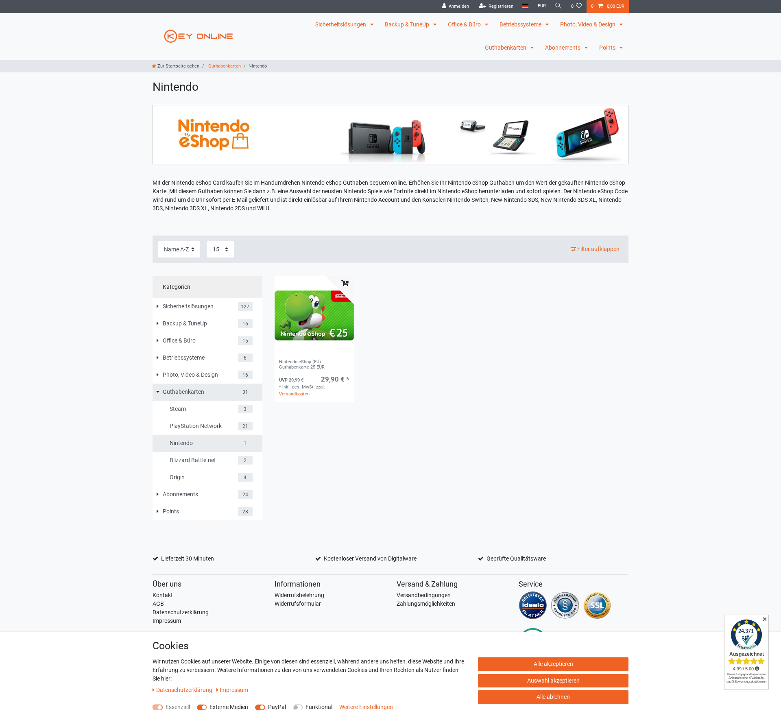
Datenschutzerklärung (181, 612)
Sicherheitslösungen (341, 24)
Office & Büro (465, 24)
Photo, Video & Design (588, 24)
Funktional (318, 707)
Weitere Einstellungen (366, 707)
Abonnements (563, 47)
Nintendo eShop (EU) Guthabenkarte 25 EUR (302, 364)
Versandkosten (294, 394)
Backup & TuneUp (407, 24)
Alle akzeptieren (553, 664)
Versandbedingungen (424, 595)
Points (608, 47)
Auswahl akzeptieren (553, 680)
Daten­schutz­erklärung (185, 690)
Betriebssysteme (521, 24)
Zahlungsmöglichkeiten (426, 603)
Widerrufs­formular (298, 603)
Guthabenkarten (506, 47)
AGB (158, 603)
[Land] (525, 6)
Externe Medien (228, 707)
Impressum (167, 620)
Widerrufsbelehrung (299, 595)
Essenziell (178, 707)
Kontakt (163, 595)
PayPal (277, 707)
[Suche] (558, 6)
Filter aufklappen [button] (598, 249)
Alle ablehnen (553, 697)
